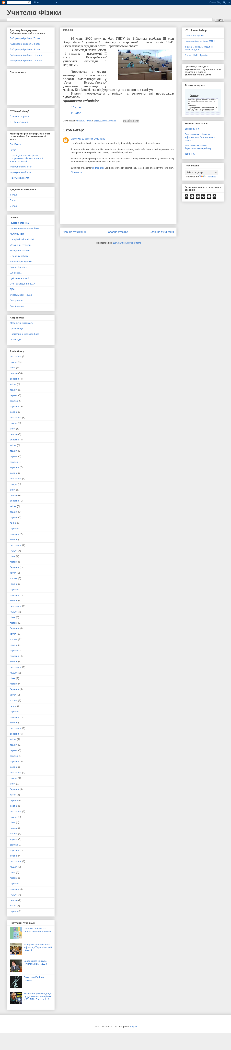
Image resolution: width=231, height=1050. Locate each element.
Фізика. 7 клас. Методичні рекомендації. (199, 48)
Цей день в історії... (20, 278)
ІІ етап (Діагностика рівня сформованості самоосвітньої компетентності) (26, 158)
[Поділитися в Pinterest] (137, 120)
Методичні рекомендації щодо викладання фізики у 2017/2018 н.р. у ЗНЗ (38, 996)
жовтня (14, 411)
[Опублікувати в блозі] (128, 120)
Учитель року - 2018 (21, 294)
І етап (13, 150)
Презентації (16, 328)
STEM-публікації (19, 122)
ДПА (12, 289)
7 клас (13, 194)
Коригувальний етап (21, 172)
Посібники (15, 144)
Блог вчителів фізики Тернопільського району (198, 147)
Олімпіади (15, 339)
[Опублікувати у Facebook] (134, 120)
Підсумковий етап (19, 177)
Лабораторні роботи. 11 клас (26, 60)
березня (14, 378)
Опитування (16, 300)
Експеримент (192, 128)
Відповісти (76, 172)
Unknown (76, 139)
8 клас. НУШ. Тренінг (196, 55)
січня (12, 367)
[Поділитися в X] (131, 120)
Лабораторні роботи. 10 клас (26, 55)
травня (13, 389)
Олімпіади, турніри (20, 245)
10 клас (76, 107)
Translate (211, 176)
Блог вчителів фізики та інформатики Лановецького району (200, 137)
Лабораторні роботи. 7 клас (25, 38)
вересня (14, 406)
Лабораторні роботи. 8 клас (25, 43)
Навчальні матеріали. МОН (200, 41)
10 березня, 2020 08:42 (93, 139)
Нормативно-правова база (24, 228)
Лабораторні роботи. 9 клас (25, 49)
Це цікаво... (16, 272)
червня (14, 395)
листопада (15, 356)
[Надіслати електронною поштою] (124, 120)
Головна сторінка (118, 232)
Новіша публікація (74, 232)
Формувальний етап (21, 166)
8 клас (13, 200)
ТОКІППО (190, 154)
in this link (97, 168)
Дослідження (17, 306)
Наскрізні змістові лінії (22, 239)
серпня (14, 401)
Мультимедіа (17, 233)
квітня (13, 384)
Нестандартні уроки (21, 261)
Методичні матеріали (21, 323)
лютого (14, 373)
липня (13, 522)
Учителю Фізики (34, 12)
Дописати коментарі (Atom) (127, 243)
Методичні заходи (20, 250)
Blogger (133, 1026)
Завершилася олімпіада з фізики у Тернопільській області (38, 947)
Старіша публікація (162, 232)
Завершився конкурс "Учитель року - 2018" (36, 962)
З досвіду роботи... (20, 256)
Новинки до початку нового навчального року (37, 929)
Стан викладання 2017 (22, 283)
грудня (13, 362)
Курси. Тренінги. (19, 267)
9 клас (13, 205)
